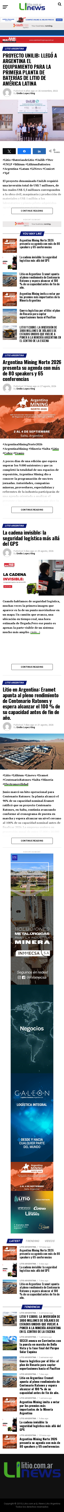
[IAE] (32, 895)
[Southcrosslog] (32, 26)
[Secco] (32, 33)
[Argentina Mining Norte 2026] (32, 1190)
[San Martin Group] (32, 40)
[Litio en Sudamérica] (32, 1232)
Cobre (8, 453)
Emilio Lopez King (26, 93)
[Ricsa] (32, 1072)
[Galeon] (32, 1161)
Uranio (19, 453)
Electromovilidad (16, 784)
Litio (55, 449)
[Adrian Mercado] (32, 20)
